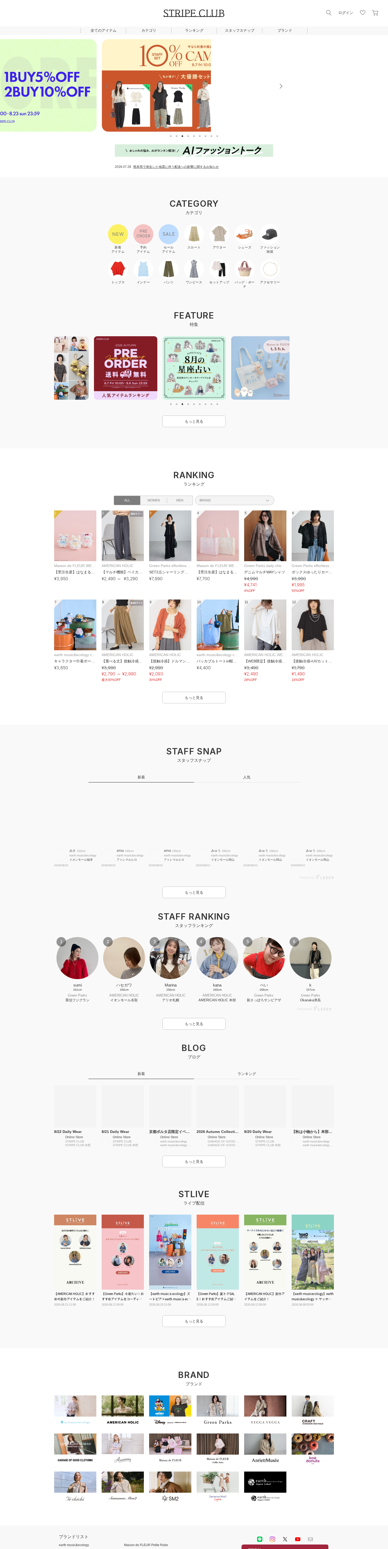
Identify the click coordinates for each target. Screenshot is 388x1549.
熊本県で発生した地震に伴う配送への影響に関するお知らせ (176, 166)
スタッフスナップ (239, 30)
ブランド (284, 30)
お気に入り (362, 13)
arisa (120, 850)
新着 (141, 777)
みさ (72, 850)
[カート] (375, 13)
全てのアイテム (103, 30)
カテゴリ (148, 30)
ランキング (194, 30)
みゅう (216, 850)
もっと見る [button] (194, 421)
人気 (246, 777)
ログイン (345, 13)
